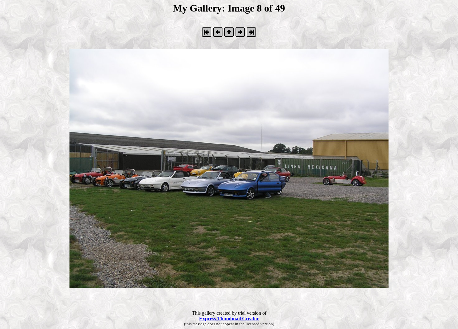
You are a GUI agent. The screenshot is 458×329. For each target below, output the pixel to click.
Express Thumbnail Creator (229, 318)
